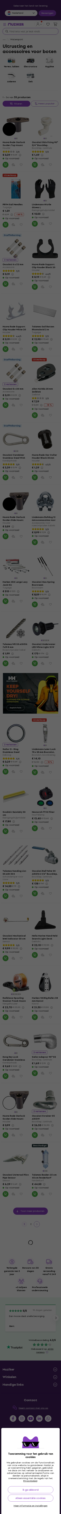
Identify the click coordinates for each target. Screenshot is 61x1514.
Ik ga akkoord (30, 1490)
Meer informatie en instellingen (30, 1505)
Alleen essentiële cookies (30, 1498)
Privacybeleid (30, 1481)
